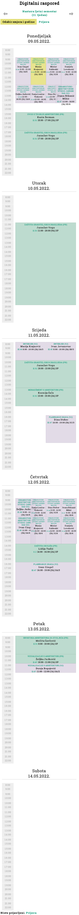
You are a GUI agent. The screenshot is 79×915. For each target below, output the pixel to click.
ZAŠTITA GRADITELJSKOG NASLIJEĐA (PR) (45, 132)
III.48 (20, 97)
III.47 (59, 101)
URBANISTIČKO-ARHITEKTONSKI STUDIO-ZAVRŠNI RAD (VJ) (23, 89)
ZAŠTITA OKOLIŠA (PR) (45, 546)
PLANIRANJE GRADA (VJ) (61, 417)
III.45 (32, 99)
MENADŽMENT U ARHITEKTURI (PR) (45, 390)
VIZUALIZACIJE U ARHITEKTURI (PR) (46, 656)
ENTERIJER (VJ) (30, 344)
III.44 (20, 349)
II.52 (35, 120)
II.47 (35, 662)
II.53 (35, 230)
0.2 (34, 552)
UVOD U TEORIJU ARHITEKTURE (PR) (45, 114)
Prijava (44, 22)
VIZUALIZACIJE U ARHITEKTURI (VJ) (46, 665)
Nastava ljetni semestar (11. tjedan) (39, 13)
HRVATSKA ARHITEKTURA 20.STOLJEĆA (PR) (45, 638)
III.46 (48, 97)
